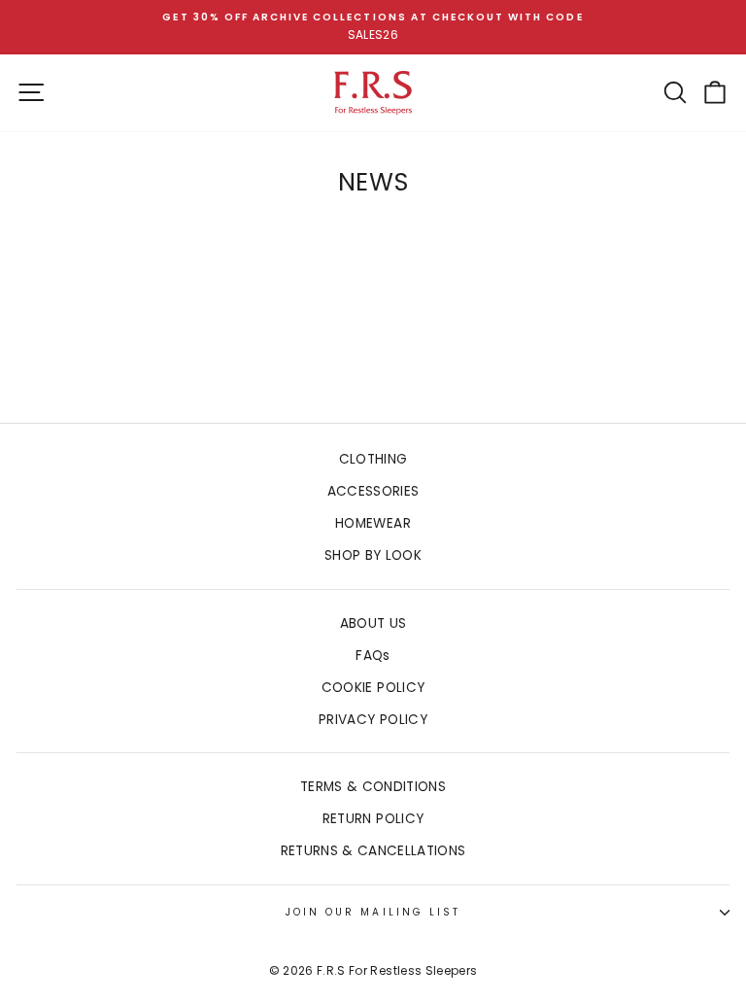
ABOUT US (373, 623)
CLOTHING (373, 459)
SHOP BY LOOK (373, 555)
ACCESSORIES (373, 491)
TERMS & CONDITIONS (373, 786)
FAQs (373, 655)
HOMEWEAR (373, 523)
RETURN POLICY (373, 819)
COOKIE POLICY (373, 687)
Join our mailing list (373, 912)
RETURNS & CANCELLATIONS (373, 851)
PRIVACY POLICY (373, 719)
